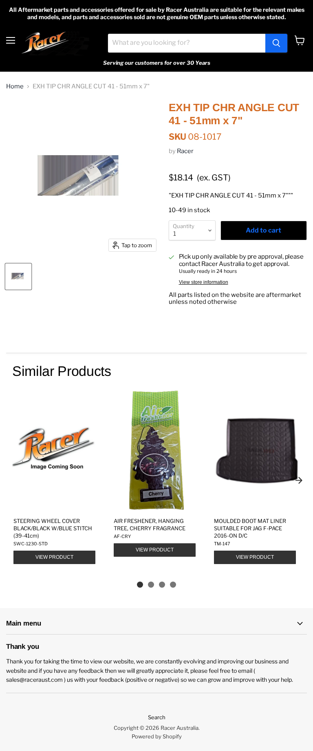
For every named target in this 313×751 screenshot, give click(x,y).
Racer (185, 151)
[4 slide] (173, 585)
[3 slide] (162, 585)
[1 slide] (140, 585)
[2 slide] (151, 585)
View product (54, 557)
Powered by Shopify (157, 736)
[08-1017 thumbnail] (18, 277)
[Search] (276, 43)
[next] (299, 480)
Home (15, 86)
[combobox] (186, 43)
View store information (203, 282)
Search (156, 717)
